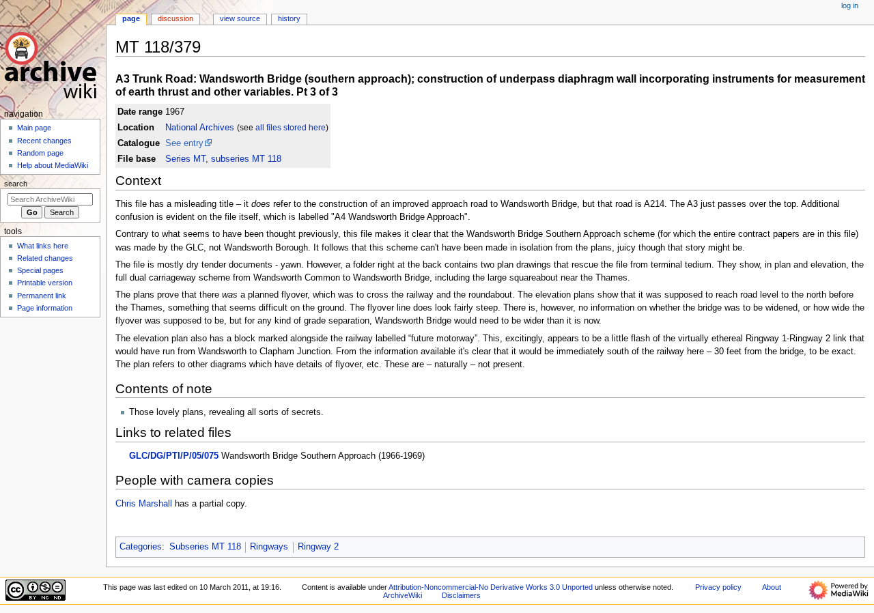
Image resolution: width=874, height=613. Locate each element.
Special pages (40, 270)
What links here (42, 246)
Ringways (269, 547)
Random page (40, 153)
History (289, 18)
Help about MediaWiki (52, 165)
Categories (140, 547)
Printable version (44, 283)
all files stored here (290, 127)
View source (240, 18)
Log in (849, 5)
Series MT (185, 159)
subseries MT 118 (246, 159)
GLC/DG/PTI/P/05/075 (173, 456)
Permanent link (41, 295)
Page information (44, 308)
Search (15, 184)
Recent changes (44, 141)
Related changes (45, 258)
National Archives (199, 127)
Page (131, 18)
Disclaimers (461, 595)
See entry (184, 143)
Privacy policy (718, 587)
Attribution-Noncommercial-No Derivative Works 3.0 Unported (491, 587)
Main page (34, 128)
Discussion (175, 18)
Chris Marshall (143, 504)
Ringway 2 (318, 547)
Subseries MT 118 (205, 547)
